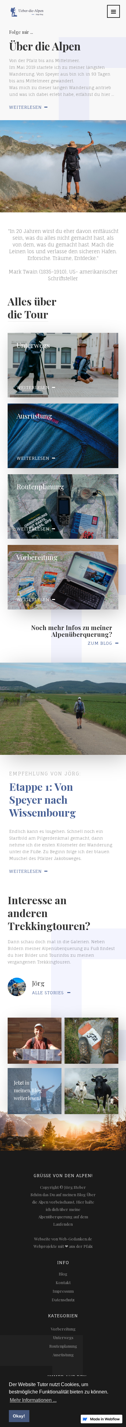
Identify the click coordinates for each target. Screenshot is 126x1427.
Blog (63, 1273)
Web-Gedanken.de (75, 1238)
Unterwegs (63, 1337)
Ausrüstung (63, 1354)
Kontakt (63, 1282)
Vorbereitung (63, 1328)
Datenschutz (63, 1299)
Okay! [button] (19, 1415)
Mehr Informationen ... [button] (33, 1400)
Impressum (63, 1291)
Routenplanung (63, 1346)
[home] (22, 8)
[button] (113, 11)
